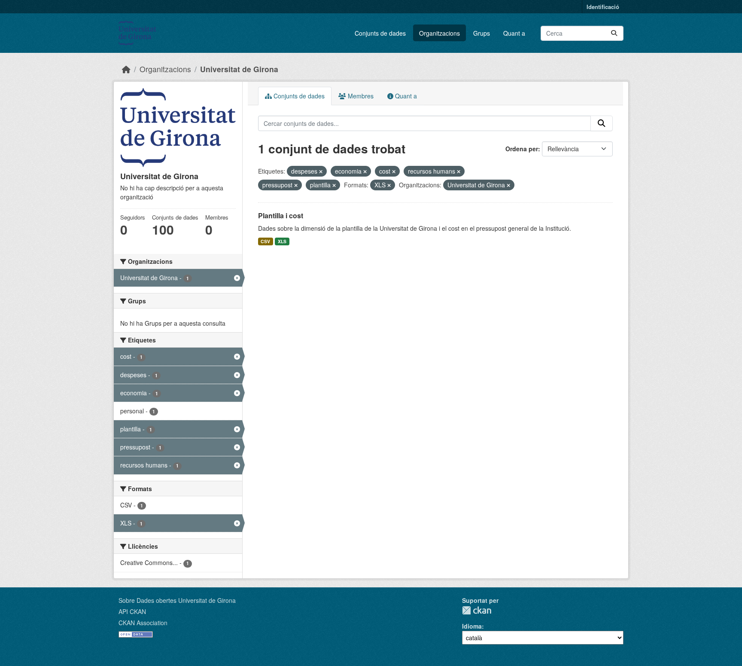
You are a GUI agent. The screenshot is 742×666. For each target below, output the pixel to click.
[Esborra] (320, 171)
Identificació (603, 7)
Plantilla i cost (280, 215)
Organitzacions (439, 33)
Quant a (514, 33)
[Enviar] (614, 33)
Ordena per (521, 148)
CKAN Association (143, 622)
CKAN (476, 610)
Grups (481, 33)
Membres (360, 96)
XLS (282, 241)
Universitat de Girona (239, 69)
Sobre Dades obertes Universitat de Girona (177, 600)
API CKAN (132, 611)
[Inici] (126, 69)
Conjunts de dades (380, 33)
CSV (265, 241)
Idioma (472, 626)
